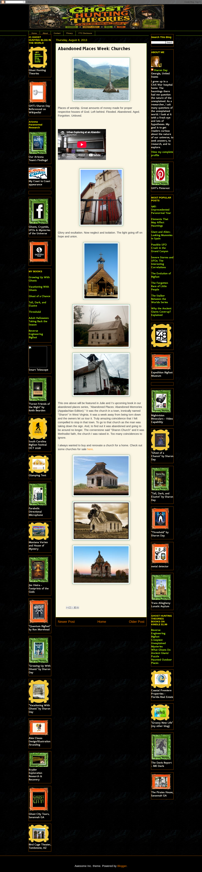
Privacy (69, 33)
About (45, 33)
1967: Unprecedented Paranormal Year (161, 210)
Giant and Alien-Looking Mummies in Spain (161, 235)
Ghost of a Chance (39, 296)
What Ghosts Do (161, 649)
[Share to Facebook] (75, 607)
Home (34, 33)
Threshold (35, 311)
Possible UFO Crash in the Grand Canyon (159, 248)
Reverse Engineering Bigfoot (36, 334)
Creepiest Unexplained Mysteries (158, 643)
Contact (57, 33)
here (90, 449)
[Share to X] (72, 607)
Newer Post (66, 621)
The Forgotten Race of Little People (159, 286)
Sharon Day (161, 70)
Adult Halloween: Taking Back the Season (39, 321)
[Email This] (67, 607)
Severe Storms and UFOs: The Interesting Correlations (162, 262)
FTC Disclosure (85, 33)
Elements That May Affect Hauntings (159, 222)
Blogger (122, 865)
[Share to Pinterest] (77, 607)
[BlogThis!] (70, 607)
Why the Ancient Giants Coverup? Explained (161, 312)
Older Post (136, 621)
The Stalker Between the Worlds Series (159, 299)
